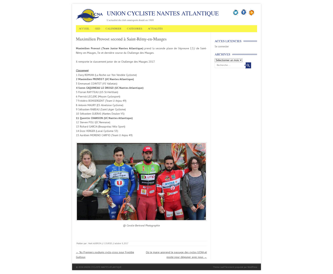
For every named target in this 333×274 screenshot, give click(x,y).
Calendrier (113, 28)
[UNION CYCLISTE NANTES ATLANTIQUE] (89, 21)
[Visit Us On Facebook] (244, 15)
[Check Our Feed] (252, 15)
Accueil (84, 28)
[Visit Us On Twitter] (236, 15)
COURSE (108, 243)
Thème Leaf (218, 267)
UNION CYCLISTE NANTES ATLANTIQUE (163, 13)
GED (97, 28)
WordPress (252, 267)
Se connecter (222, 46)
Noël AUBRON (94, 243)
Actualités (155, 28)
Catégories (134, 28)
